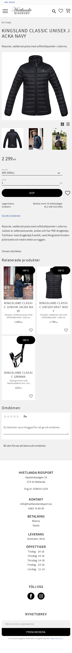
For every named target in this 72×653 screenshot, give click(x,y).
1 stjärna (5, 416)
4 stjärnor (14, 416)
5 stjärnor (17, 416)
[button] (6, 11)
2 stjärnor (8, 416)
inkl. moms (9, 2)
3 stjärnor (11, 416)
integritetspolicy (56, 638)
